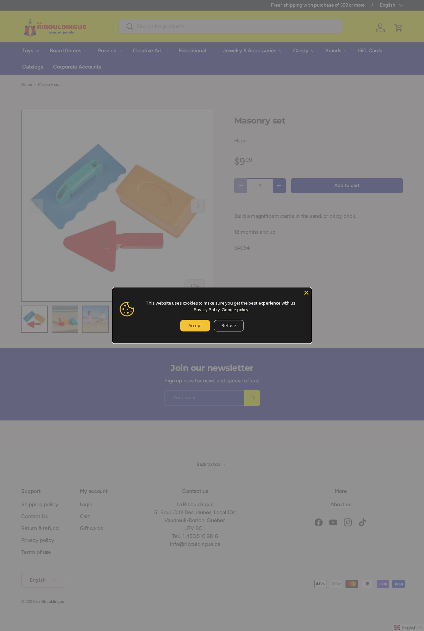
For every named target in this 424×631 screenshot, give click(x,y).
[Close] (306, 292)
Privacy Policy (207, 310)
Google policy (235, 310)
